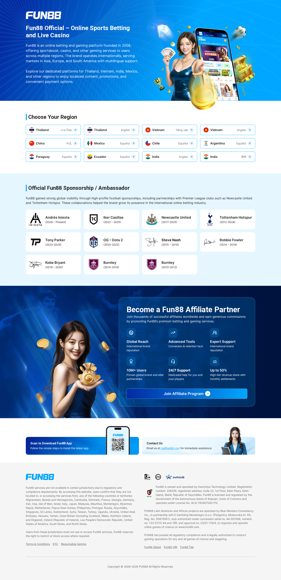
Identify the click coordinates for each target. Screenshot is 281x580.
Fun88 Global (152, 547)
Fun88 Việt (170, 547)
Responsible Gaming (73, 544)
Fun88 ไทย (187, 547)
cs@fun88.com (170, 448)
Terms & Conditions (38, 544)
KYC (55, 544)
